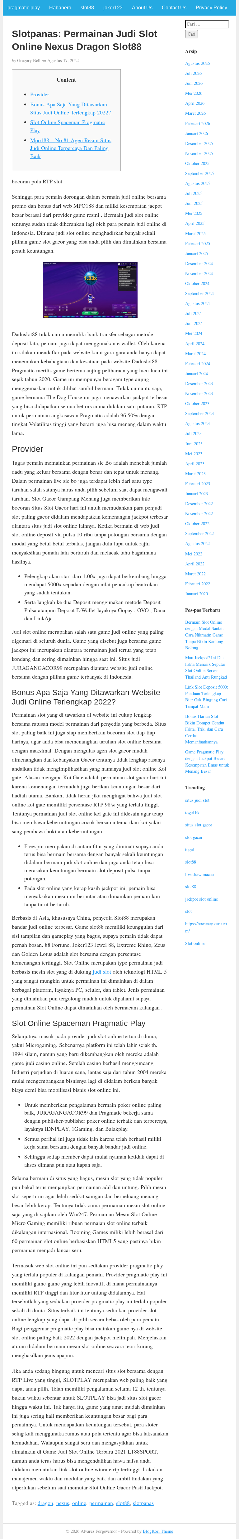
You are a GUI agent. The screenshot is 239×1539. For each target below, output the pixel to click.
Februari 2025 (197, 243)
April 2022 (194, 564)
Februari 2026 (197, 123)
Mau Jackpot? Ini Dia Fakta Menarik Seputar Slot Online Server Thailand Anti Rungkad (206, 667)
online (79, 1503)
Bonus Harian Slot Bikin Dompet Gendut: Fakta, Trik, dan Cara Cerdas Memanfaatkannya (205, 729)
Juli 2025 (193, 193)
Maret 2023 (195, 474)
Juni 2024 (194, 323)
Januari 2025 (196, 253)
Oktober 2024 (197, 283)
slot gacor (194, 837)
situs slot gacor (198, 825)
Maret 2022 (195, 574)
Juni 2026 (194, 83)
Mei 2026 (193, 93)
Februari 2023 (197, 483)
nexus (62, 1503)
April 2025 (194, 223)
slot (188, 911)
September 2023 (199, 413)
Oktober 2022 (197, 523)
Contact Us (174, 7)
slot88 (87, 7)
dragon (45, 1503)
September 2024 (199, 293)
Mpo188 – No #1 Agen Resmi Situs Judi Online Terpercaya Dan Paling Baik (70, 148)
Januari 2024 (196, 373)
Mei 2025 (193, 213)
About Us (142, 7)
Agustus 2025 (197, 183)
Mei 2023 (193, 454)
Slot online (194, 943)
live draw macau (199, 874)
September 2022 (199, 533)
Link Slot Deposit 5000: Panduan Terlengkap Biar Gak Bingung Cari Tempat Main (206, 696)
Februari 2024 (197, 363)
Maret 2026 (195, 113)
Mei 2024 (193, 333)
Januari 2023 (196, 493)
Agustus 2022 (197, 543)
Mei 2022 (193, 554)
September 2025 (199, 173)
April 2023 (194, 464)
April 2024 (194, 343)
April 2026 (194, 103)
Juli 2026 (193, 73)
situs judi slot (197, 800)
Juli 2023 (193, 433)
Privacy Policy (211, 7)
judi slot (102, 971)
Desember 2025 (199, 143)
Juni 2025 (194, 203)
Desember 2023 (199, 383)
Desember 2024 (199, 263)
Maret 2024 (195, 353)
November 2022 (199, 513)
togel (189, 849)
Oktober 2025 (197, 163)
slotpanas (143, 1503)
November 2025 (199, 153)
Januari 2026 (196, 133)
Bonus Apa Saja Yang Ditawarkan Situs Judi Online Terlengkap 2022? (70, 108)
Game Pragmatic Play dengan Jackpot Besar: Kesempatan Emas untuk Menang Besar (207, 761)
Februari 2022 (197, 584)
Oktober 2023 (197, 403)
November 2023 (199, 393)
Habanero (60, 7)
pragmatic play (23, 7)
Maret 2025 (195, 233)
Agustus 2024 (197, 303)
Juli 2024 (193, 313)
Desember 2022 (199, 503)
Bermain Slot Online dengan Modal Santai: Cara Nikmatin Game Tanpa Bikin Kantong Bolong (204, 635)
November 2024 (199, 273)
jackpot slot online (201, 899)
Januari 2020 (196, 594)
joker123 (113, 7)
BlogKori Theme (158, 1531)
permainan (101, 1503)
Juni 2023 (194, 444)
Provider (39, 94)
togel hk (192, 812)
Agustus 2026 (197, 63)
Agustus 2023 (197, 423)
